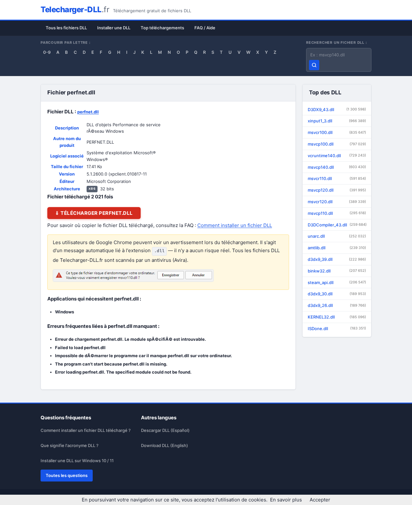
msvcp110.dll (337, 213)
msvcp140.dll (337, 167)
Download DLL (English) (164, 445)
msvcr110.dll (337, 178)
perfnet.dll (88, 111)
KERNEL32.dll (337, 316)
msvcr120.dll (337, 201)
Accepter (320, 500)
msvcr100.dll (337, 132)
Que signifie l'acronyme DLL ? (69, 445)
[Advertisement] (235, 153)
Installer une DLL (113, 27)
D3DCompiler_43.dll (337, 224)
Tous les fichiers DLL (66, 27)
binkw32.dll (337, 270)
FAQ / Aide (204, 27)
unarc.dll (337, 236)
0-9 (47, 52)
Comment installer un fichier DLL (234, 225)
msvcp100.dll (337, 144)
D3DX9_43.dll (337, 109)
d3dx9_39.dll (337, 259)
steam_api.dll (337, 282)
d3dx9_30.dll (337, 293)
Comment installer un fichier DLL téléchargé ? (86, 430)
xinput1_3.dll (337, 120)
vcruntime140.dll (337, 155)
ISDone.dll (337, 328)
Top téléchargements (162, 27)
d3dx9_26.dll (337, 305)
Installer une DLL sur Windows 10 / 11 (77, 460)
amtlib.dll (337, 247)
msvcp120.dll (337, 190)
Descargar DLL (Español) (165, 430)
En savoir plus (286, 500)
